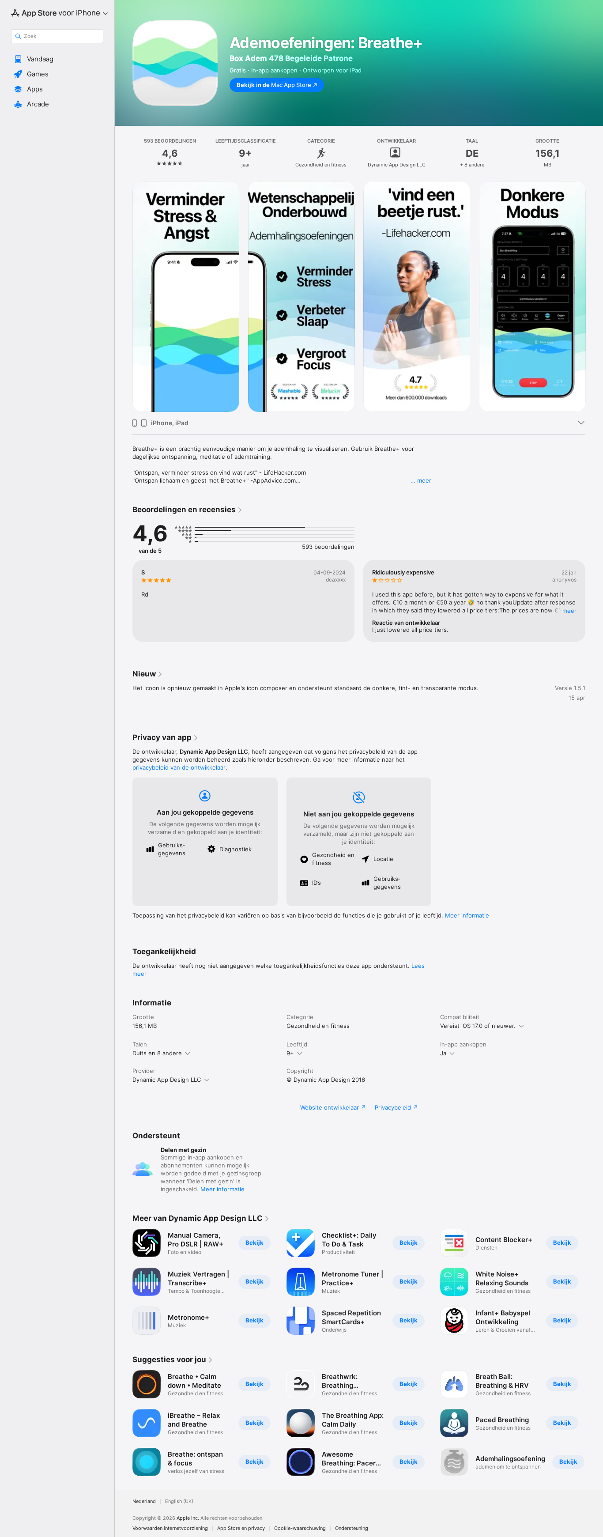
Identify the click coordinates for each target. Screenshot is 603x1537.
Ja (443, 1053)
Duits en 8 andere (157, 1053)
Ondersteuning (351, 1528)
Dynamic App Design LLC (166, 1079)
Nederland (144, 1501)
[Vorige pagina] (123, 296)
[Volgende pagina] (594, 296)
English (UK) (179, 1501)
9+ (290, 1053)
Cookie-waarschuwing (300, 1528)
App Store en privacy (241, 1528)
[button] (57, 59)
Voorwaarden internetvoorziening (170, 1528)
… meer (421, 480)
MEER (569, 610)
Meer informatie (467, 915)
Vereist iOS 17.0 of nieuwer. (478, 1025)
